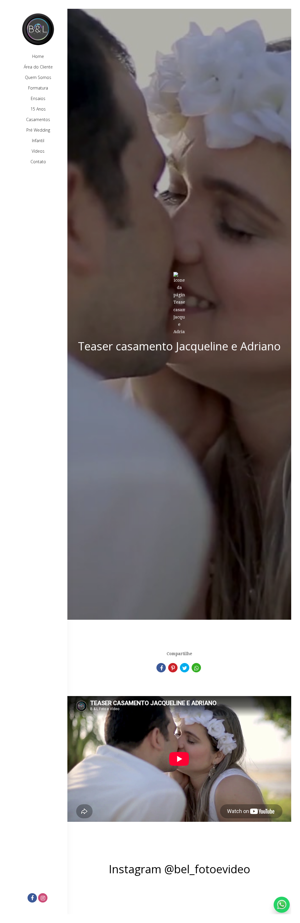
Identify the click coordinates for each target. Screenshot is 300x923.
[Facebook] (33, 898)
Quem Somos (38, 77)
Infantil (38, 140)
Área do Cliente (38, 67)
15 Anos (38, 109)
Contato (38, 161)
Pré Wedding (38, 130)
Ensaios (38, 98)
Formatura (38, 88)
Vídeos (38, 151)
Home (38, 56)
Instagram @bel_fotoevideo (179, 868)
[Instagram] (43, 898)
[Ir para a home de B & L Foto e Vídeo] (38, 29)
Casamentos (38, 119)
